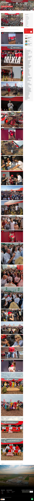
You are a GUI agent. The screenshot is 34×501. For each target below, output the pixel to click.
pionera (27, 84)
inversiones (27, 79)
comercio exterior (28, 60)
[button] (32, 499)
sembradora (27, 92)
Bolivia (30, 56)
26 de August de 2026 (30, 39)
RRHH (26, 25)
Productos (27, 24)
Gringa (2, 493)
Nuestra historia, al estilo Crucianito (30, 44)
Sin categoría (27, 26)
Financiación (27, 21)
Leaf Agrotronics (28, 80)
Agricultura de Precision (27, 52)
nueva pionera (27, 83)
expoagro (27, 68)
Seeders (30, 91)
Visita (26, 99)
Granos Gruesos (28, 75)
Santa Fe (27, 91)
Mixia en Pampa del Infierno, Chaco (29, 38)
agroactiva (27, 53)
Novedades (2, 27)
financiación (27, 71)
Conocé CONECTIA (29, 41)
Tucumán (27, 96)
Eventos (26, 20)
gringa (26, 76)
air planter (27, 56)
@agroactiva (2, 30)
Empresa (8, 491)
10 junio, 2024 (6, 27)
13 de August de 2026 (30, 45)
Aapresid (29, 50)
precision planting (28, 88)
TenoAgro (27, 95)
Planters (30, 84)
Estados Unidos (28, 67)
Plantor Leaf (27, 87)
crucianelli (27, 64)
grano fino (27, 72)
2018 (26, 50)
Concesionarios (13, 491)
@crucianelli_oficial (3, 31)
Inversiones (27, 22)
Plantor (2, 491)
